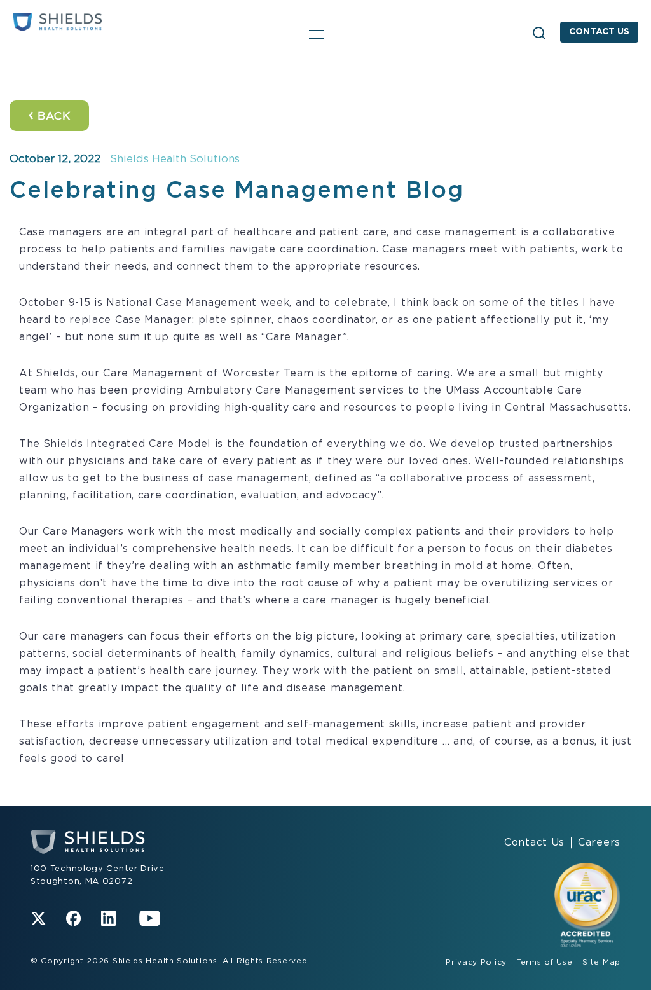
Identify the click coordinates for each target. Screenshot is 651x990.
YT (150, 918)
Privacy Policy (476, 962)
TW (38, 918)
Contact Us (599, 31)
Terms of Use (544, 962)
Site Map (601, 962)
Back (49, 115)
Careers (599, 842)
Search (539, 33)
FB (73, 918)
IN (108, 918)
